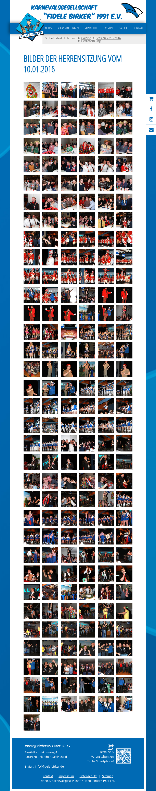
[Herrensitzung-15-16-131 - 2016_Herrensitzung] (87, 481)
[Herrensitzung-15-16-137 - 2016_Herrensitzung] (87, 499)
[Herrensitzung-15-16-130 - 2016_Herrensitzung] (69, 481)
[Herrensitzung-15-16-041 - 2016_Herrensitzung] (106, 202)
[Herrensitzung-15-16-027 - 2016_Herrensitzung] (69, 164)
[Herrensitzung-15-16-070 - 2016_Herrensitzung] (87, 295)
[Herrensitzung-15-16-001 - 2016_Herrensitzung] (32, 90)
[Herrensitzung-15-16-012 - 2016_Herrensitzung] (124, 109)
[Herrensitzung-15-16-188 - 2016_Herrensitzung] (32, 666)
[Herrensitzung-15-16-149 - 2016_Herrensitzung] (87, 536)
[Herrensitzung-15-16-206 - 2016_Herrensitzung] (32, 722)
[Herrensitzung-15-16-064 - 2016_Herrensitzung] (87, 276)
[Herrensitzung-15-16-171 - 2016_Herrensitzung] (50, 611)
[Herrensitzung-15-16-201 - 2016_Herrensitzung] (50, 704)
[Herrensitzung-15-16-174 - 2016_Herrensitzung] (106, 611)
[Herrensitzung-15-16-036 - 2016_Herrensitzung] (124, 183)
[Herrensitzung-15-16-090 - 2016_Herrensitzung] (124, 350)
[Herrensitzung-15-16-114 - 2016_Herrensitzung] (124, 425)
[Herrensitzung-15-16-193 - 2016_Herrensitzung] (124, 666)
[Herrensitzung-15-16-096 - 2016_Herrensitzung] (124, 369)
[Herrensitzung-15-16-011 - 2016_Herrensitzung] (106, 109)
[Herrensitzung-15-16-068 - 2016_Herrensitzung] (50, 295)
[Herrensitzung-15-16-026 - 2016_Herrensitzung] (50, 164)
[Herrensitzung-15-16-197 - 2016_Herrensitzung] (87, 685)
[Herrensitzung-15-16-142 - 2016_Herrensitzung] (69, 518)
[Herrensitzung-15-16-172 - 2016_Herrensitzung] (69, 611)
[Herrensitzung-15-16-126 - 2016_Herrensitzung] (124, 462)
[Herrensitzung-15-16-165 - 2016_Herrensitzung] (50, 592)
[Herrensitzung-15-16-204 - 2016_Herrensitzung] (106, 704)
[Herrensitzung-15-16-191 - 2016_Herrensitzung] (87, 666)
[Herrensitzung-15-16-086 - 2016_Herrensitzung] (50, 350)
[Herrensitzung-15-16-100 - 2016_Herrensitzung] (87, 388)
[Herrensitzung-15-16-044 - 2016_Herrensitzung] (50, 220)
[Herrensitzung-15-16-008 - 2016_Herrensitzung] (50, 109)
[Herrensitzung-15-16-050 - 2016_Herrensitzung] (50, 239)
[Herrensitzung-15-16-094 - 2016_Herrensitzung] (87, 369)
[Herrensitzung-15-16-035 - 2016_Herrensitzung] (106, 183)
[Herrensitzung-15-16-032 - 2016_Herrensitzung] (50, 183)
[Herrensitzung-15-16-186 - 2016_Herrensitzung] (106, 648)
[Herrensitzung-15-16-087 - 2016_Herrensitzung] (69, 350)
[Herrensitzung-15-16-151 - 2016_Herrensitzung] (124, 536)
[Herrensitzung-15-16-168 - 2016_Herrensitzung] (106, 592)
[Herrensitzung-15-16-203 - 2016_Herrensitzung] (87, 704)
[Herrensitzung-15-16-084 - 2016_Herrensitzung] (124, 332)
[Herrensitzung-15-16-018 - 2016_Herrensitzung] (124, 127)
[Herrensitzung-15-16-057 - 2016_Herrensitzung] (69, 257)
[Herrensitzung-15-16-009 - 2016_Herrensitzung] (69, 109)
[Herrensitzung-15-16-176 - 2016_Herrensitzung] (32, 629)
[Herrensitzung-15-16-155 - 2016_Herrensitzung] (87, 555)
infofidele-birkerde (49, 767)
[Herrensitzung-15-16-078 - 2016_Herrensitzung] (124, 313)
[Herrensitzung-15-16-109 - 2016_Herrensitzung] (32, 425)
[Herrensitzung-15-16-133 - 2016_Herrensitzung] (124, 481)
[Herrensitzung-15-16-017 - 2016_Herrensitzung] (106, 127)
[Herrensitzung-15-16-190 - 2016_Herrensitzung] (69, 666)
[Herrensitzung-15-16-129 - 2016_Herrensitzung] (50, 481)
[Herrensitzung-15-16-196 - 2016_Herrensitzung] (69, 685)
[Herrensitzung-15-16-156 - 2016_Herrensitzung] (106, 555)
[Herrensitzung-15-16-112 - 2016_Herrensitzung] (87, 425)
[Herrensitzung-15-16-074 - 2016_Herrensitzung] (50, 313)
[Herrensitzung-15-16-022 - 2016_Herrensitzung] (87, 146)
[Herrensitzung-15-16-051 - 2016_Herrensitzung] (69, 239)
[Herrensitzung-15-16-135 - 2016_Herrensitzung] (50, 499)
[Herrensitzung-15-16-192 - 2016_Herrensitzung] (106, 666)
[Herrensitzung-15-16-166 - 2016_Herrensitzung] (69, 592)
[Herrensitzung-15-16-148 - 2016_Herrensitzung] (69, 536)
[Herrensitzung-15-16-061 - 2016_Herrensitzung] (32, 276)
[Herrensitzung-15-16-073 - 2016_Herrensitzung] (32, 313)
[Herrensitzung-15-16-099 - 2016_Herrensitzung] (69, 388)
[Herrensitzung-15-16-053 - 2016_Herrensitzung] (106, 239)
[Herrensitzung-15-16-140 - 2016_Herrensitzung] (32, 518)
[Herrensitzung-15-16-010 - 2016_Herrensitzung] (87, 109)
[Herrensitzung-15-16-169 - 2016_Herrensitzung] (124, 592)
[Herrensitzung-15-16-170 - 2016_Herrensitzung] (32, 611)
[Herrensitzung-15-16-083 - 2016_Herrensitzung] (106, 332)
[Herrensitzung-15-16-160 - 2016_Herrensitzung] (69, 573)
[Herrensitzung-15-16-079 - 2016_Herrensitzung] (32, 332)
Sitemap (107, 776)
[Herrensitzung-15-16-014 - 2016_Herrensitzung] (50, 127)
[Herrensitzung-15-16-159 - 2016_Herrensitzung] (50, 573)
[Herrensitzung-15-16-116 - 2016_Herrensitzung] (50, 443)
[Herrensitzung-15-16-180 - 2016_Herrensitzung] (106, 629)
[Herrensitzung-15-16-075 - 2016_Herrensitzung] (69, 313)
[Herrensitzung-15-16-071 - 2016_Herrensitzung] (106, 295)
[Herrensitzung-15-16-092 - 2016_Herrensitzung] (50, 369)
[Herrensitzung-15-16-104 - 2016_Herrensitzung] (50, 406)
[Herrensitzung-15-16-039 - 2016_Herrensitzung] (69, 202)
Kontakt (48, 776)
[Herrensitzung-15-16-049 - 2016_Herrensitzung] (32, 239)
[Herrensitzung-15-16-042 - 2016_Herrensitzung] (124, 202)
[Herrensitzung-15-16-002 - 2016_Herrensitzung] (50, 90)
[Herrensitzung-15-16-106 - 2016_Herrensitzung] (87, 406)
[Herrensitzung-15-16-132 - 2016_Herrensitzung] (106, 481)
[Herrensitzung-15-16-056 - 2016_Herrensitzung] (50, 257)
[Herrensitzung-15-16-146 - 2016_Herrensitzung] (32, 536)
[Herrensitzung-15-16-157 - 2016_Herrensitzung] (124, 555)
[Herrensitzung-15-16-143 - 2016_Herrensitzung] (87, 518)
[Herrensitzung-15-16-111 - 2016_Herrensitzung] (69, 425)
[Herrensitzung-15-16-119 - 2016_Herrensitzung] (106, 443)
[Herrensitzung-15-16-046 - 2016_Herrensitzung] (87, 220)
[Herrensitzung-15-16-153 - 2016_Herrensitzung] (50, 555)
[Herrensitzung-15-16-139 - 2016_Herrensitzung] (124, 499)
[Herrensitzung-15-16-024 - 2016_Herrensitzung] (124, 146)
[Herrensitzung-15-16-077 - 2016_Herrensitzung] (106, 313)
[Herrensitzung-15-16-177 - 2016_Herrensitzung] (50, 629)
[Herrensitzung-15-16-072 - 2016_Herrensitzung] (124, 295)
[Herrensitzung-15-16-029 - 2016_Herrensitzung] (106, 164)
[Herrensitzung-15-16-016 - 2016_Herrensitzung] (87, 127)
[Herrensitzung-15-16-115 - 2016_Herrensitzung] (32, 443)
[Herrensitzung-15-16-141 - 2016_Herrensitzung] (50, 518)
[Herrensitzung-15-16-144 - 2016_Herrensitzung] (106, 518)
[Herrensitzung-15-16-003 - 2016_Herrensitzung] (69, 90)
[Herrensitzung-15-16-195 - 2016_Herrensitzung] (50, 685)
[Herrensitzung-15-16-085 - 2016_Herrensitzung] (32, 350)
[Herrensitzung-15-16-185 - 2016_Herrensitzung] (87, 648)
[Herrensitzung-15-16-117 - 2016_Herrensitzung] (69, 443)
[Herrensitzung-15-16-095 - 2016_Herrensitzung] (106, 369)
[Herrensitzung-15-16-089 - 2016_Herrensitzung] (106, 350)
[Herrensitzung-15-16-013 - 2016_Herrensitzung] (32, 127)
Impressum (66, 776)
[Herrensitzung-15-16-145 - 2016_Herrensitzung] (124, 518)
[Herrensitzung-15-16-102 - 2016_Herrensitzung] (124, 388)
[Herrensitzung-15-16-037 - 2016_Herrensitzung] (32, 202)
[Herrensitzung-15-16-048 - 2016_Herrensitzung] (124, 220)
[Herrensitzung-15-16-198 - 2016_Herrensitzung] (106, 685)
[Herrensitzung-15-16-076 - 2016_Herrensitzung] (87, 313)
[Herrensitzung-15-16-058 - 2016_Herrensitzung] (87, 257)
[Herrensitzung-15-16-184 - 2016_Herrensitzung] (69, 648)
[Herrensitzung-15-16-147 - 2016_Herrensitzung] (50, 536)
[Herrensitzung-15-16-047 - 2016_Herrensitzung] (106, 220)
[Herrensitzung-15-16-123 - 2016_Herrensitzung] (69, 462)
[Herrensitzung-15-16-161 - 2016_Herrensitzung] (87, 573)
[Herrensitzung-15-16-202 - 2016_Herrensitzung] (69, 704)
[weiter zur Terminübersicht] (123, 756)
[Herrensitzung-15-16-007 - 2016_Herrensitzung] (32, 109)
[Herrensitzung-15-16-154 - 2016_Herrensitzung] (69, 555)
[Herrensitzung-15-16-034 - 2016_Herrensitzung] (87, 183)
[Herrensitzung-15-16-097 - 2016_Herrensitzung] (32, 388)
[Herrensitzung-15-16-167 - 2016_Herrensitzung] (87, 592)
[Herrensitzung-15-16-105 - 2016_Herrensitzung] (69, 406)
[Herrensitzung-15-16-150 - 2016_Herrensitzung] (106, 536)
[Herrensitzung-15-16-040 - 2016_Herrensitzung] (87, 202)
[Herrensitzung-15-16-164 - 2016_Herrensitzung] (32, 592)
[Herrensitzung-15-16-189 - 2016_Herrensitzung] (50, 666)
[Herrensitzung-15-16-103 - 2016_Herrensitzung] (32, 406)
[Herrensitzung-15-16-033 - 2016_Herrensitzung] (69, 183)
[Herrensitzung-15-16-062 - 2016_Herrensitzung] (50, 276)
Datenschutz (88, 776)
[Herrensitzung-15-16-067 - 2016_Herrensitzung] (32, 295)
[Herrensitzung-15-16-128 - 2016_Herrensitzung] (32, 481)
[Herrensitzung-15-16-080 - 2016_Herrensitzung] (50, 332)
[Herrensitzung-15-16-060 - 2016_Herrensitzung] (124, 257)
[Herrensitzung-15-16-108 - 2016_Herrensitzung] (124, 406)
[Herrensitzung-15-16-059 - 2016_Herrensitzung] (106, 257)
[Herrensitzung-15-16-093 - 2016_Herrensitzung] (69, 369)
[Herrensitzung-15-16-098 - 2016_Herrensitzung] (50, 388)
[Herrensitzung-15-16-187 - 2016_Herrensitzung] (124, 648)
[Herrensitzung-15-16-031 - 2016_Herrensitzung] (32, 183)
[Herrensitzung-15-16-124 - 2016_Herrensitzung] (87, 462)
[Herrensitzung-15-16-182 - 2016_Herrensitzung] (32, 648)
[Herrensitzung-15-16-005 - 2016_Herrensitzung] (106, 90)
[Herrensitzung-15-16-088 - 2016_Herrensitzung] (87, 350)
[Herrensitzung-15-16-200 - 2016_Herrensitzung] (32, 704)
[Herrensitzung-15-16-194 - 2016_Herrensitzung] (32, 685)
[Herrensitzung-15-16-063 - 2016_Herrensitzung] (69, 276)
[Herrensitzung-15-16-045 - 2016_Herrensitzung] (69, 220)
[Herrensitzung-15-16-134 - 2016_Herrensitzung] (32, 499)
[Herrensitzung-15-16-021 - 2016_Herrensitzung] (69, 146)
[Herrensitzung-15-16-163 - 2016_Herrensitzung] (124, 573)
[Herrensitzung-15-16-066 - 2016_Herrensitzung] (124, 276)
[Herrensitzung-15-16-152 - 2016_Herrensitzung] (32, 555)
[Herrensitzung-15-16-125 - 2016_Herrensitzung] (106, 462)
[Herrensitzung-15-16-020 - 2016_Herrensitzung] (50, 146)
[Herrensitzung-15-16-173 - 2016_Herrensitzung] (87, 611)
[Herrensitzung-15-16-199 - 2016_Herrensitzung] (124, 685)
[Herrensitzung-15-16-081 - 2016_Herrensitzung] (69, 332)
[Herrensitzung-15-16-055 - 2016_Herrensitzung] (32, 257)
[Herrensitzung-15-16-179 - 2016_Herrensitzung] (87, 629)
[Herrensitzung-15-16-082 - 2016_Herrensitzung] (87, 332)
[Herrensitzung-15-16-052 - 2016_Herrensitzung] (87, 239)
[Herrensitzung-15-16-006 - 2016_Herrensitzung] (124, 90)
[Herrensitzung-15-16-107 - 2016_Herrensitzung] (106, 406)
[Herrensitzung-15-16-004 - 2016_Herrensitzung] (87, 90)
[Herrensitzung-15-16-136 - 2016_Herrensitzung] (69, 499)
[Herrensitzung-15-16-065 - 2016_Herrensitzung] (106, 276)
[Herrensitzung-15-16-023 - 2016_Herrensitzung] (106, 146)
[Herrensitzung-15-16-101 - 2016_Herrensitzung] (106, 388)
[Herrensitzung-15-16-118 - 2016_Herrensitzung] (87, 443)
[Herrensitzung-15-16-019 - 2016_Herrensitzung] (32, 146)
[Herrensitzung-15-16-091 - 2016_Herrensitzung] (32, 369)
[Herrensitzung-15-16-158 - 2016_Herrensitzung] (32, 573)
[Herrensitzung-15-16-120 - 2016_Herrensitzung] (124, 443)
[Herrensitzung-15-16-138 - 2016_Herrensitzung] (106, 499)
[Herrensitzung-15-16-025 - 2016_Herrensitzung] (32, 164)
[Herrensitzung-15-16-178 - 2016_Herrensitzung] (69, 629)
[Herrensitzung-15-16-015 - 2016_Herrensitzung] (69, 127)
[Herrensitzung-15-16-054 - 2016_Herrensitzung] (124, 239)
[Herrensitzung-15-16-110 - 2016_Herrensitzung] (50, 425)
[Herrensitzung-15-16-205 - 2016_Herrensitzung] (124, 704)
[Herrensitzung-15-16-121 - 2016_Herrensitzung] (32, 462)
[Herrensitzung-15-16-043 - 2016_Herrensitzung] (32, 220)
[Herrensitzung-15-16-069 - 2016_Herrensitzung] (69, 295)
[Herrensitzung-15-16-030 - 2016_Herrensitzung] (124, 164)
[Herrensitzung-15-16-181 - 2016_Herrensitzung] (124, 629)
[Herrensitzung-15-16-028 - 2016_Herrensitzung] (87, 164)
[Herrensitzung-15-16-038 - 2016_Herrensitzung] (50, 202)
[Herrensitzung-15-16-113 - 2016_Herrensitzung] (106, 425)
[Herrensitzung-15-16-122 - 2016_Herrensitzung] (50, 462)
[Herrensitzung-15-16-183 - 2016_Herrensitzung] (50, 648)
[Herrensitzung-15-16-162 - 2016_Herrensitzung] (106, 573)
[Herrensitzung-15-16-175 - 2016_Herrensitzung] (124, 611)
